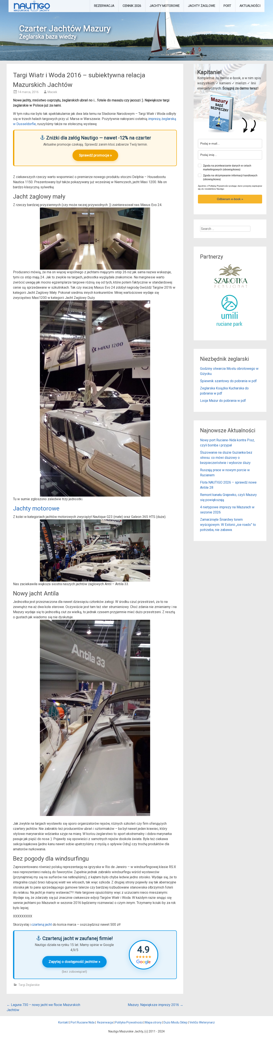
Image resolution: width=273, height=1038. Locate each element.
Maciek (52, 92)
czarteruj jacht (41, 925)
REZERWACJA (104, 6)
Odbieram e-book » (230, 199)
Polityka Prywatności (129, 1022)
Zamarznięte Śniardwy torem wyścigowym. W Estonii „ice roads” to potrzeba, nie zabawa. (228, 525)
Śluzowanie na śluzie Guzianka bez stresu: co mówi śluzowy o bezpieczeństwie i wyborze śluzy (226, 457)
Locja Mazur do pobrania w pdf (223, 401)
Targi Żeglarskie (29, 985)
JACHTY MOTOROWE (165, 6)
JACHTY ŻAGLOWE (201, 6)
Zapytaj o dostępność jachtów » (74, 961)
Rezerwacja (105, 1022)
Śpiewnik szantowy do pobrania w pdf (228, 381)
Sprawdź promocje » (95, 155)
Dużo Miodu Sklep (175, 1022)
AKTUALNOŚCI (250, 6)
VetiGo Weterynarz (202, 1022)
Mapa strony (153, 1022)
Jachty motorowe (36, 508)
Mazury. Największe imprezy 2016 (155, 1005)
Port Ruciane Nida (82, 1022)
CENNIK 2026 (132, 6)
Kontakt (63, 1022)
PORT (227, 6)
